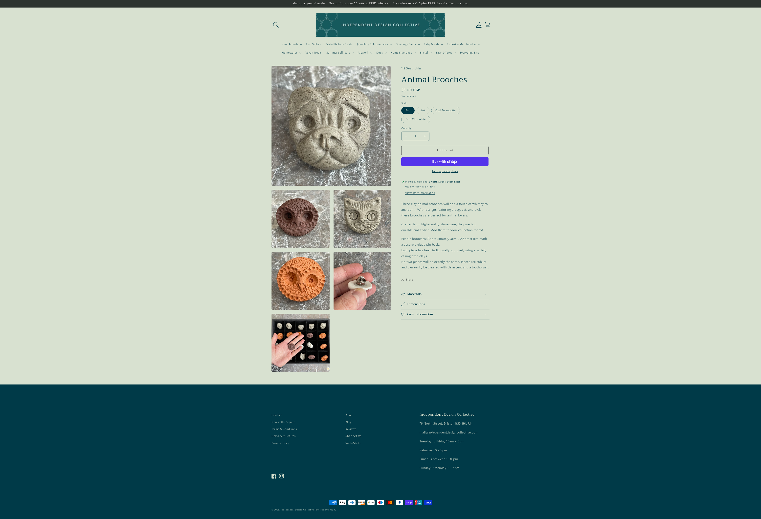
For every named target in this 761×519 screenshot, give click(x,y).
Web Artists (352, 443)
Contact (277, 415)
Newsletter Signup (283, 422)
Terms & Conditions (284, 429)
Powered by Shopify (326, 510)
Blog (348, 422)
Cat (425, 111)
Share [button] (409, 279)
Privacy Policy (280, 443)
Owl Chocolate (415, 119)
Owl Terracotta (445, 110)
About (349, 415)
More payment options (445, 171)
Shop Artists (353, 436)
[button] (276, 24)
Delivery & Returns (284, 436)
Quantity (406, 128)
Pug (407, 110)
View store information (420, 193)
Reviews (350, 429)
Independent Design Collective (297, 510)
